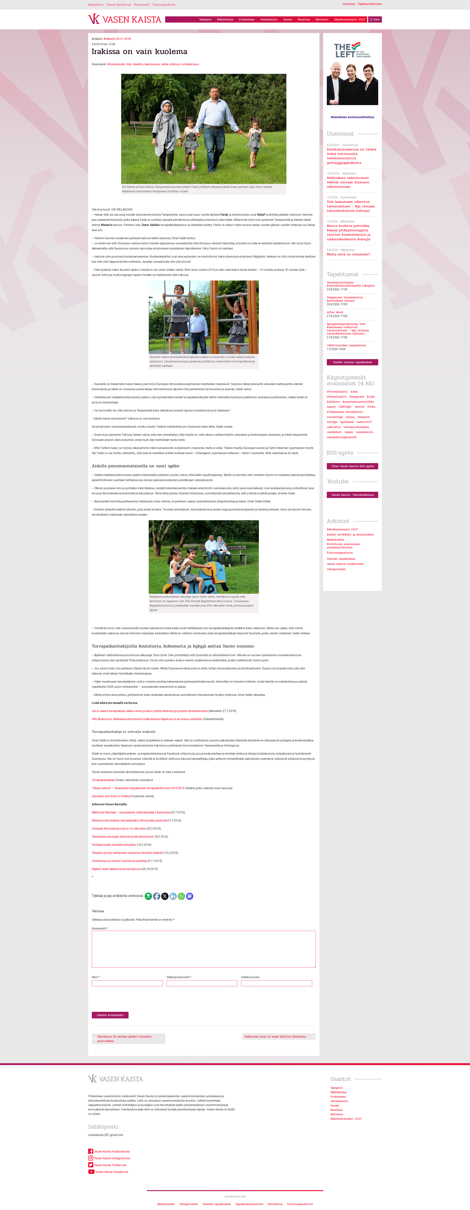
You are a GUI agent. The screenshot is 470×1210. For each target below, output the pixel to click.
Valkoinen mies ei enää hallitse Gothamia (275, 1036)
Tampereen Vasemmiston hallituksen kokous (345, 299)
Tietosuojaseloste (163, 4)
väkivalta (334, 427)
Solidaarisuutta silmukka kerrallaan (114, 844)
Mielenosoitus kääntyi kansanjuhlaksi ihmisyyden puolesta (129, 820)
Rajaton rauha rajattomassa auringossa (116, 869)
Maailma (304, 19)
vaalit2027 (364, 422)
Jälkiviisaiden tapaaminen (346, 345)
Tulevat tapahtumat (118, 4)
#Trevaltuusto (337, 391)
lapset (331, 406)
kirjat (371, 396)
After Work (335, 312)
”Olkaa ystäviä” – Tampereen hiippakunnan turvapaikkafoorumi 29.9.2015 (138, 788)
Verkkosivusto (250, 977)
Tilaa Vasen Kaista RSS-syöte (352, 466)
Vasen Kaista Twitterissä (109, 1165)
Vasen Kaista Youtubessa (111, 1172)
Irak (128, 64)
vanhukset (334, 432)
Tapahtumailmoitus (370, 4)
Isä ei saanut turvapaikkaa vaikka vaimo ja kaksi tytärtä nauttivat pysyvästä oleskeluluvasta (150, 711)
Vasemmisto (269, 19)
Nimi (96, 977)
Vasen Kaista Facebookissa (111, 1151)
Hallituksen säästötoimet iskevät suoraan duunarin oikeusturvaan (348, 182)
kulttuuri (333, 401)
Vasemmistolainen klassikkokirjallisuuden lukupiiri (351, 284)
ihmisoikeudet (116, 64)
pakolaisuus (152, 64)
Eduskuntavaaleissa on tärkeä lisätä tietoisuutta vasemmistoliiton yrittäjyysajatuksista (351, 156)
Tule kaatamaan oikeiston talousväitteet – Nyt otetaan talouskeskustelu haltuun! (351, 206)
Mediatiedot (96, 4)
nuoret (360, 406)
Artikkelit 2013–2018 (117, 39)
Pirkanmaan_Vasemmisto (345, 411)
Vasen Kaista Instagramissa (111, 1158)
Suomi (287, 19)
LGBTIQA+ (345, 406)
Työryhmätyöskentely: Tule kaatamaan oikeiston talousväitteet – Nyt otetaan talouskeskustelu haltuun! (348, 328)
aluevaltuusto (337, 396)
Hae (376, 19)
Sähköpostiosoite (179, 977)
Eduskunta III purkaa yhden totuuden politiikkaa (124, 1038)
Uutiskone (348, 4)
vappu (348, 432)
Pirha (371, 406)
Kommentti (100, 928)
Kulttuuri (322, 19)
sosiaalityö (335, 417)
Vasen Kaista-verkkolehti (345, 564)
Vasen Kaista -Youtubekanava (352, 494)
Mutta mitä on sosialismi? (348, 254)
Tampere (205, 19)
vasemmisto (364, 432)
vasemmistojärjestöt (342, 437)
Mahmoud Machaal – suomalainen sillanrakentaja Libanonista (131, 812)
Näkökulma (225, 19)
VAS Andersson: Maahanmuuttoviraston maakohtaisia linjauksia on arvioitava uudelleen (147, 719)
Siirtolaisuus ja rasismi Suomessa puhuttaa (119, 861)
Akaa (354, 391)
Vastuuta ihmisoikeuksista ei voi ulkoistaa (119, 828)
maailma (138, 64)
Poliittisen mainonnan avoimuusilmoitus (343, 546)
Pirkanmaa (246, 19)
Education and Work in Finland (111, 796)
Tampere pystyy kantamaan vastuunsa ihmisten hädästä (127, 853)
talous (350, 417)
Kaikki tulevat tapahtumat (352, 362)
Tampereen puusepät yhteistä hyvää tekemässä (122, 836)
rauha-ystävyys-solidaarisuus (180, 64)
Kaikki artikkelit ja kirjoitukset (350, 534)
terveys (332, 422)
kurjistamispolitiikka (358, 401)
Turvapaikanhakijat (103, 780)
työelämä (347, 422)
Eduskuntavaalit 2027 (349, 19)
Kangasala (356, 396)
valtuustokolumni (356, 427)
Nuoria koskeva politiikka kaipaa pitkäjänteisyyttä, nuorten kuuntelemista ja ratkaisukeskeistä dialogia (348, 232)
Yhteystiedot (141, 4)
